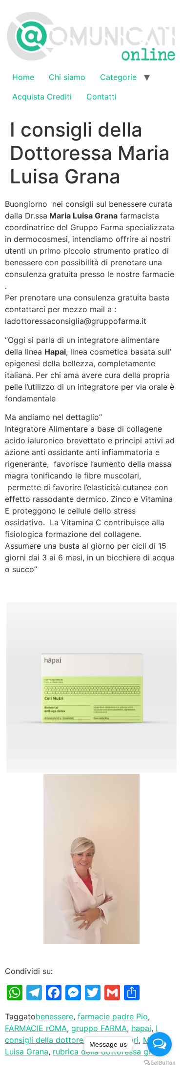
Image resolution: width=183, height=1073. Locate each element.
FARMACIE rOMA (36, 1028)
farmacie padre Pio (113, 1016)
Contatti (101, 96)
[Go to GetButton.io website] (159, 1063)
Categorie (118, 77)
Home (23, 77)
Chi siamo (67, 77)
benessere (54, 1016)
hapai (141, 1028)
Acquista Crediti (42, 96)
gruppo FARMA (99, 1028)
